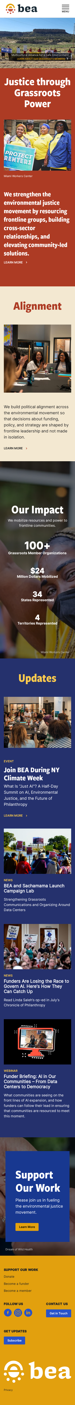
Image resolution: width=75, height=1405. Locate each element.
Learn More (13, 262)
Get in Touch (59, 1313)
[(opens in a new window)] (8, 1314)
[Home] (22, 11)
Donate (9, 1276)
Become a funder (16, 1284)
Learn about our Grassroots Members (41, 59)
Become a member (17, 1291)
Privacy (8, 1390)
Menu (65, 11)
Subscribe (14, 1340)
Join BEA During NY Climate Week (32, 773)
